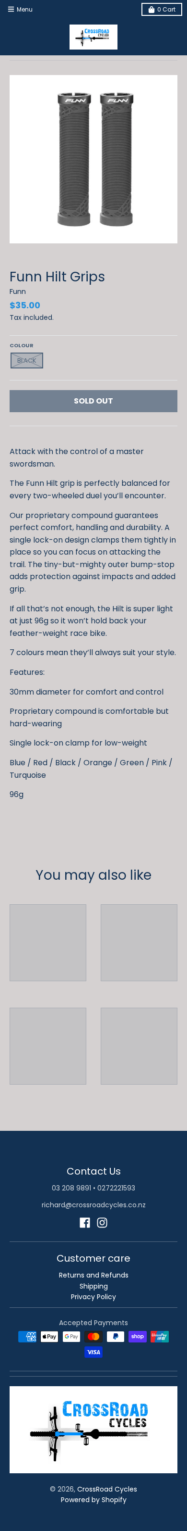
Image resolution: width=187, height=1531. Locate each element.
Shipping (94, 1286)
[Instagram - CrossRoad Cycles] (102, 1222)
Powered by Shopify (94, 1500)
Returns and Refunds (94, 1275)
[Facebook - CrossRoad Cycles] (85, 1222)
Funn (18, 291)
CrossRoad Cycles (107, 1489)
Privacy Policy (93, 1297)
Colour (22, 345)
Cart (166, 9)
